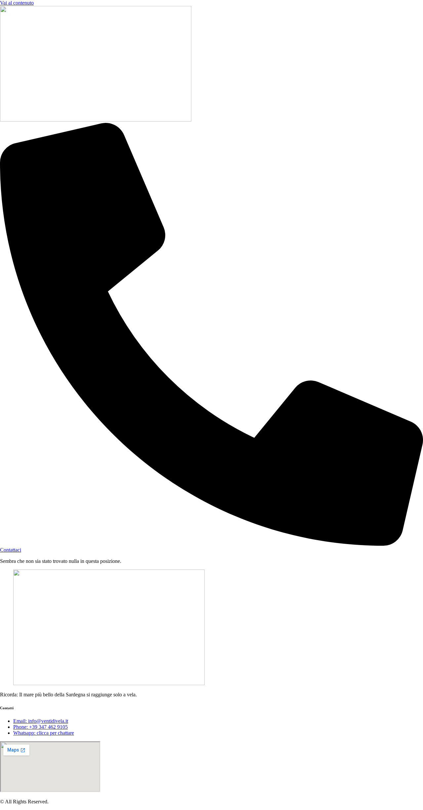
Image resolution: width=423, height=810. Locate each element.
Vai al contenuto (17, 3)
